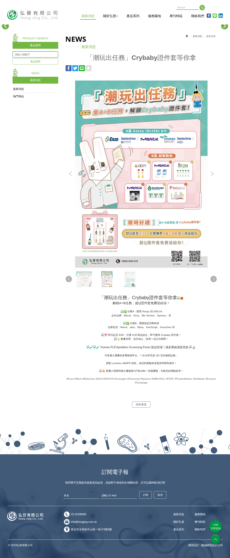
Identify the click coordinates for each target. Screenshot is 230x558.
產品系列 (178, 529)
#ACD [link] (99, 378)
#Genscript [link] (133, 378)
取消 (160, 494)
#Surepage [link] (141, 382)
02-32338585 (78, 514)
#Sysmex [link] (145, 378)
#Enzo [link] (70, 378)
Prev (5, 25)
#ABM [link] (154, 378)
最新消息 (18, 88)
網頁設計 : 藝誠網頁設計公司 (205, 545)
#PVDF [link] (170, 378)
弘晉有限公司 (33, 15)
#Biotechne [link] (88, 378)
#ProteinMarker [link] (183, 378)
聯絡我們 (200, 529)
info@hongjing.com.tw (84, 521)
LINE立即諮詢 (216, 526)
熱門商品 (18, 96)
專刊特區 (200, 521)
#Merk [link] (78, 378)
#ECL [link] (162, 378)
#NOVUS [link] (108, 378)
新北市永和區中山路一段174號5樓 (91, 529)
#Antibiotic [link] (199, 378)
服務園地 (200, 514)
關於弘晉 (178, 521)
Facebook (209, 15)
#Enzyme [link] (210, 378)
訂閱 (145, 494)
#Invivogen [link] (120, 378)
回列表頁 (141, 404)
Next (224, 25)
